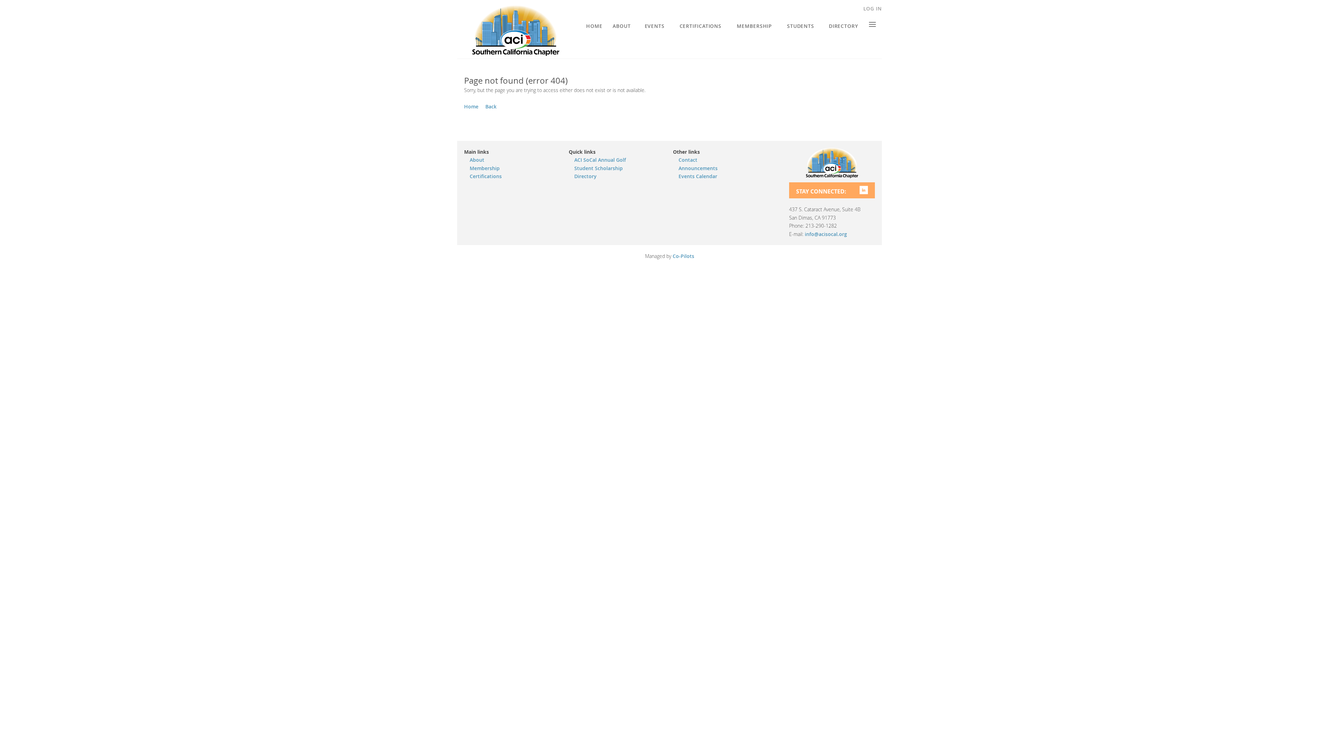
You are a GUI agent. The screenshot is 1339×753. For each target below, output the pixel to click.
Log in (872, 8)
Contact (688, 160)
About (477, 160)
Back (491, 106)
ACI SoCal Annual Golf (600, 160)
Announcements (698, 168)
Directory (585, 176)
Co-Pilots (683, 256)
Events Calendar (698, 176)
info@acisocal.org (826, 234)
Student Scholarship (598, 168)
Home (471, 106)
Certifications (486, 176)
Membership (485, 168)
